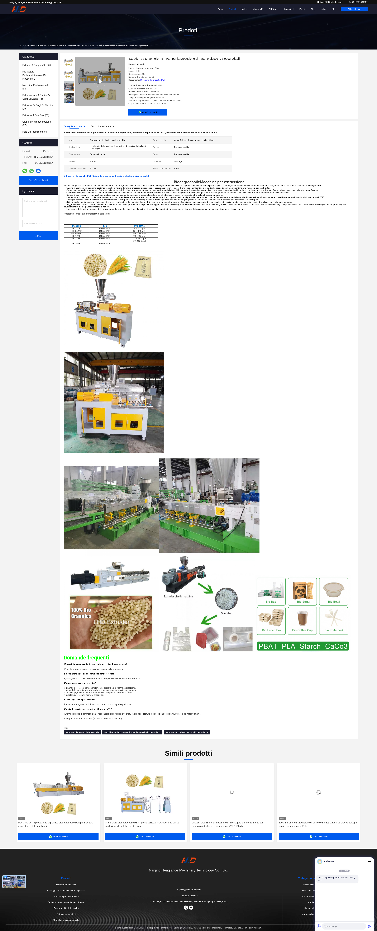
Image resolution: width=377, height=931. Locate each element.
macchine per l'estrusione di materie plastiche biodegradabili (132, 732)
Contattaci (289, 9)
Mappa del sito (311, 908)
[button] (69, 102)
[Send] (369, 926)
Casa (220, 9)
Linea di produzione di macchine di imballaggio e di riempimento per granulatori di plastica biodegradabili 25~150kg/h (137, 824)
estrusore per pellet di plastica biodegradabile (187, 732)
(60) (35, 132)
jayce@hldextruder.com (331, 2)
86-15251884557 (359, 2)
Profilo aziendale (311, 884)
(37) (35, 115)
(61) (34, 75)
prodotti (31, 45)
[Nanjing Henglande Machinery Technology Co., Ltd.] (18, 9)
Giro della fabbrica (310, 890)
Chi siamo (273, 9)
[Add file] (319, 926)
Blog (313, 9)
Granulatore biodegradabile (51, 45)
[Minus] (369, 861)
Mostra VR (258, 9)
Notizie (311, 902)
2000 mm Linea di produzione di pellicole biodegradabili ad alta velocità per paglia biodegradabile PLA (227, 824)
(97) (36, 65)
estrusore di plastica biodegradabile (82, 732)
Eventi (302, 9)
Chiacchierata (354, 9)
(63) (36, 87)
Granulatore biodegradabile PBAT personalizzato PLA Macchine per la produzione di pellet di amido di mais (51, 824)
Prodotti (232, 9)
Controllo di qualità (311, 896)
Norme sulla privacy (311, 914)
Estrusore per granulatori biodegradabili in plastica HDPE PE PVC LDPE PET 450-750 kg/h (313, 824)
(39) (37, 107)
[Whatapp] (32, 171)
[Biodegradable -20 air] (100, 81)
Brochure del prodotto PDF (152, 80)
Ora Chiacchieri (38, 180)
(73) (36, 97)
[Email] (38, 171)
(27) (36, 124)
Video (244, 9)
